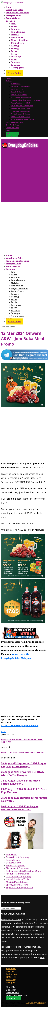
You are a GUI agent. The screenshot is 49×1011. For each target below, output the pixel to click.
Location (10, 21)
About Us (10, 987)
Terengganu (17, 67)
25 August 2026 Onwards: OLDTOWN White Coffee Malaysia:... (22, 773)
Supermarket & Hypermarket (23, 119)
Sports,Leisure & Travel (20, 117)
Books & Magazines (19, 95)
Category (9, 81)
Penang (15, 48)
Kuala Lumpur (18, 32)
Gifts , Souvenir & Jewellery (22, 106)
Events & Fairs (13, 18)
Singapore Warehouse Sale (14, 950)
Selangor (15, 65)
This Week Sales (12, 125)
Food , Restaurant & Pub (20, 103)
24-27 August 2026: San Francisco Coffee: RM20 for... (20, 782)
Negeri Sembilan (19, 40)
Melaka (15, 34)
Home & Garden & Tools (20, 108)
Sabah (14, 59)
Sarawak (15, 62)
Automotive (15, 84)
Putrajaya (16, 56)
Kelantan (15, 29)
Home (9, 7)
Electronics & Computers (21, 97)
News (8, 130)
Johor (13, 23)
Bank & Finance (17, 89)
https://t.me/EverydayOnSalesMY (19, 725)
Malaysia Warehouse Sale (19, 930)
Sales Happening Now (14, 122)
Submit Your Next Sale (16, 995)
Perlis (14, 54)
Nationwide (17, 37)
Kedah (14, 26)
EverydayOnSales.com (11, 919)
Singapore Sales (32, 946)
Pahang (15, 45)
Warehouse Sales (14, 10)
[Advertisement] (24, 176)
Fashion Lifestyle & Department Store (26, 100)
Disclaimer (11, 989)
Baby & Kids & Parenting (20, 86)
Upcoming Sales (12, 128)
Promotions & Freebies (17, 12)
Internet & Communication (22, 111)
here (42, 957)
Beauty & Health (17, 92)
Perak (14, 51)
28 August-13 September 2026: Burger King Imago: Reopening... (23, 765)
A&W (3, 731)
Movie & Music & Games (20, 114)
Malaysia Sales (13, 15)
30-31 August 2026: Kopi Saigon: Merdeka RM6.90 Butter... (19, 808)
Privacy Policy (12, 992)
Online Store (17, 43)
